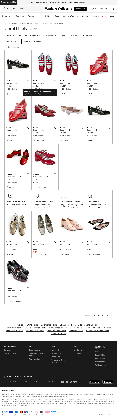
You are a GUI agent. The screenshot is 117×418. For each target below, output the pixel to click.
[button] (112, 8)
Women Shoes (25, 23)
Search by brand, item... (16, 8)
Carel (14, 23)
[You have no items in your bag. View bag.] (112, 8)
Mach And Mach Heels (80, 327)
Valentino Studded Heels (97, 330)
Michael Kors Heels (102, 327)
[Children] (53, 16)
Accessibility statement (12, 382)
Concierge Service (10, 353)
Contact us (77, 353)
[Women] (36, 16)
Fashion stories (100, 365)
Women (31, 16)
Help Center (77, 350)
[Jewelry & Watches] (80, 16)
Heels (37, 23)
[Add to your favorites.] (28, 81)
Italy (42, 415)
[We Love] (100, 16)
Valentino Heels (76, 330)
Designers (20, 16)
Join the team (100, 362)
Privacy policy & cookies (50, 382)
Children (48, 16)
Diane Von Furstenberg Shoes (17, 327)
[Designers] (26, 16)
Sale (104, 16)
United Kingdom (13, 415)
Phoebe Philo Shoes (35, 330)
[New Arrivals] (14, 16)
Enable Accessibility (8, 2)
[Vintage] (90, 16)
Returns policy (34, 359)
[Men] (43, 16)
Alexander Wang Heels (27, 324)
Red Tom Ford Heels (56, 330)
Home (7, 23)
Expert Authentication (43, 201)
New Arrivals (7, 16)
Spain (37, 415)
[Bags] (61, 16)
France (4, 415)
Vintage (85, 16)
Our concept (8, 350)
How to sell (55, 350)
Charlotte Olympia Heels (86, 324)
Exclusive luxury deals (70, 201)
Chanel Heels (66, 324)
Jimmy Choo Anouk (58, 327)
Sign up (103, 8)
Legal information (28, 382)
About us (98, 352)
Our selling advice (57, 353)
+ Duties (14, 89)
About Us (113, 16)
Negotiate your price (16, 201)
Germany (31, 415)
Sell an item (80, 8)
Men (39, 16)
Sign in (93, 8)
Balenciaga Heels (49, 324)
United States (23, 415)
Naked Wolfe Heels (14, 330)
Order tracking (34, 350)
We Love (95, 16)
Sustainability (100, 355)
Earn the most (94, 201)
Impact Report (100, 358)
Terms (38, 382)
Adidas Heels (40, 327)
